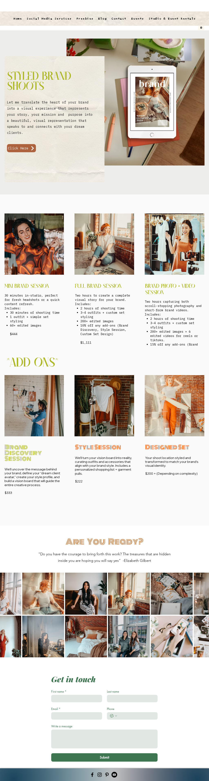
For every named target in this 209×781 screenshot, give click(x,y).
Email (55, 709)
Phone (110, 709)
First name (58, 691)
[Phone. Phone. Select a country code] (113, 715)
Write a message (61, 726)
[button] (201, 26)
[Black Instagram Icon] (99, 775)
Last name (113, 691)
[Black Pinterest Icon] (107, 775)
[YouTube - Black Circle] (114, 775)
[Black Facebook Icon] (92, 775)
